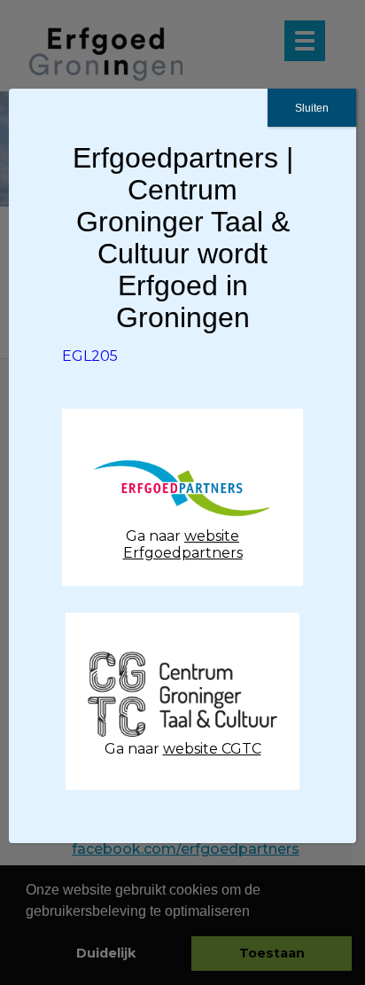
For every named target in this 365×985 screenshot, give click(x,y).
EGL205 (90, 356)
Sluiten (312, 108)
